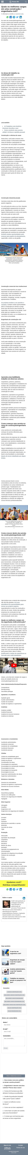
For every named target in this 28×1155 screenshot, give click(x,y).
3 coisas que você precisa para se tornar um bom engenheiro (13, 1117)
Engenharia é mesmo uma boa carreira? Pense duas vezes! (13, 1086)
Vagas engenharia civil (14, 1011)
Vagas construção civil (14, 1007)
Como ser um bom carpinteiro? (13, 1107)
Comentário (7, 1036)
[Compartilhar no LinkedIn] (20, 17)
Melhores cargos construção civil (14, 995)
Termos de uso (20, 1147)
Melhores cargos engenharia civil (14, 1001)
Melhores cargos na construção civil (14, 1004)
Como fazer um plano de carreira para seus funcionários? (13, 1112)
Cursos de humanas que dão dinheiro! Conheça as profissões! (13, 1092)
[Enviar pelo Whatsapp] (7, 17)
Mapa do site (7, 1145)
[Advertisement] (14, 56)
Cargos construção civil (14, 991)
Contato (20, 1145)
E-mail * (5, 1029)
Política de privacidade (7, 1148)
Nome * (5, 1022)
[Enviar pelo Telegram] (14, 17)
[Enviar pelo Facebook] (11, 17)
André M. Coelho (20, 13)
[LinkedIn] (24, 898)
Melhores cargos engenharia (14, 998)
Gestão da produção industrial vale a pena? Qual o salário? (13, 1097)
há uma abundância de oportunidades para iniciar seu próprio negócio (12, 604)
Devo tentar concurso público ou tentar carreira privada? (13, 1081)
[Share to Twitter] (17, 17)
